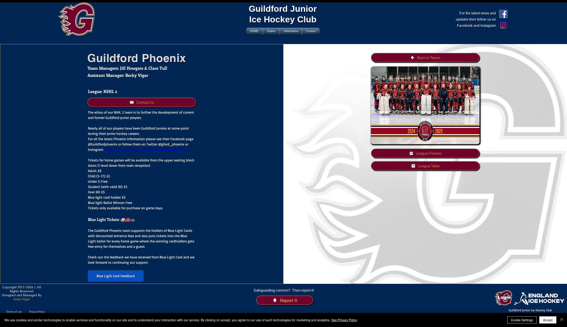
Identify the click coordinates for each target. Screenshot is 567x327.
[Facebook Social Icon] (503, 14)
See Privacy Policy (344, 320)
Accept (548, 320)
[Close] (561, 319)
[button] (141, 102)
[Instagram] (503, 25)
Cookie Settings (522, 320)
